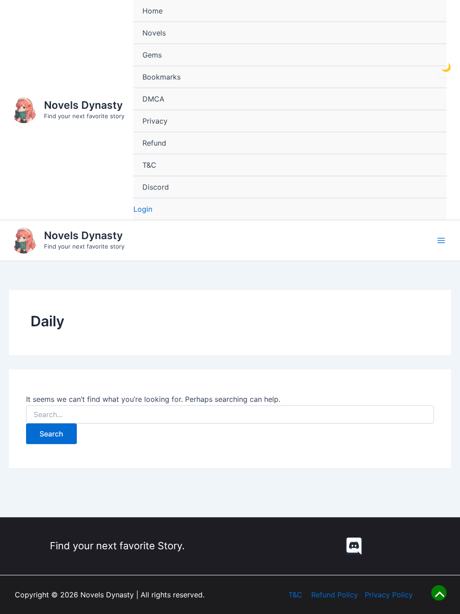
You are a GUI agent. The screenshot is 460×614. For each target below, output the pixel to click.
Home (152, 10)
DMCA (153, 98)
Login (142, 209)
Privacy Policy (389, 594)
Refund (154, 142)
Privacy (155, 120)
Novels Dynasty (83, 105)
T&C (149, 164)
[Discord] (354, 546)
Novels (154, 32)
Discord (155, 186)
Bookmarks (161, 76)
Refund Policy (334, 594)
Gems (152, 54)
